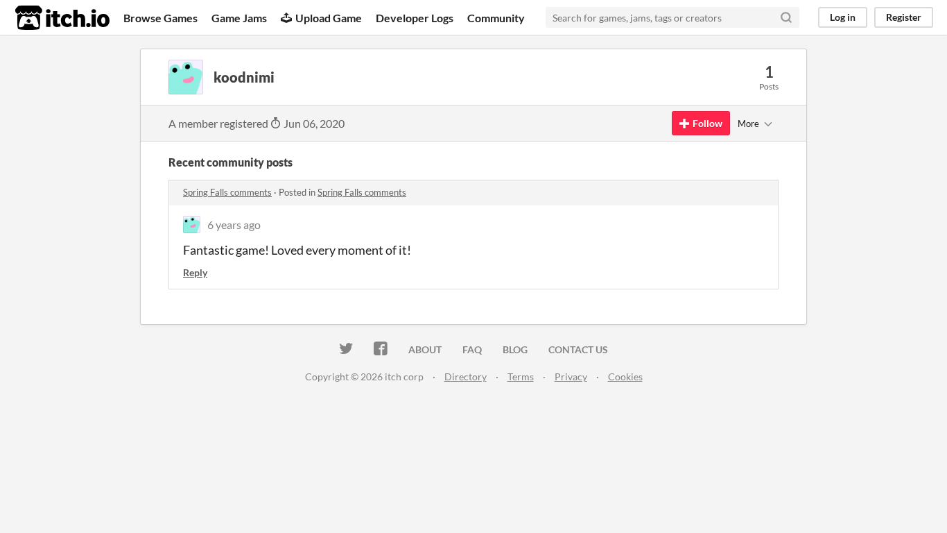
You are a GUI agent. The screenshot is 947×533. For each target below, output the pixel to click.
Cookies (625, 376)
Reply (195, 272)
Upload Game (328, 17)
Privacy (571, 376)
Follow (707, 123)
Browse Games (160, 17)
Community (496, 17)
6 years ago (234, 224)
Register (903, 17)
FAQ (472, 349)
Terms (520, 376)
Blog (515, 349)
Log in (842, 17)
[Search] (786, 17)
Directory (465, 376)
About (425, 349)
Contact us (578, 349)
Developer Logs (414, 17)
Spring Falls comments (227, 192)
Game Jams (239, 17)
